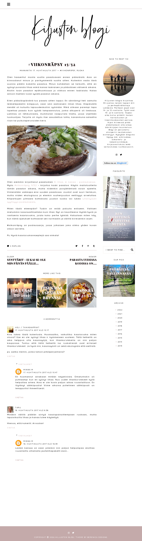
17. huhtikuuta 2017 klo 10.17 (32, 330)
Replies (15, 246)
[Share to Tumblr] (94, 246)
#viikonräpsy (67, 70)
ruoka (80, 70)
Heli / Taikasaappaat (27, 327)
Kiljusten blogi (64, 537)
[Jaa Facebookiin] (82, 246)
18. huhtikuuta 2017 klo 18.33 (40, 444)
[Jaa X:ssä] (77, 246)
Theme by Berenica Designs (91, 537)
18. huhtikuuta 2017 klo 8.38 (31, 410)
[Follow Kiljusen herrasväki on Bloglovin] (119, 163)
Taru (18, 407)
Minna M (28, 370)
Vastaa (11, 356)
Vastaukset (25, 364)
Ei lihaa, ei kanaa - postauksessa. (75, 182)
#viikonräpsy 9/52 (26, 185)
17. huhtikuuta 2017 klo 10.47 (40, 372)
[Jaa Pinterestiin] (88, 246)
